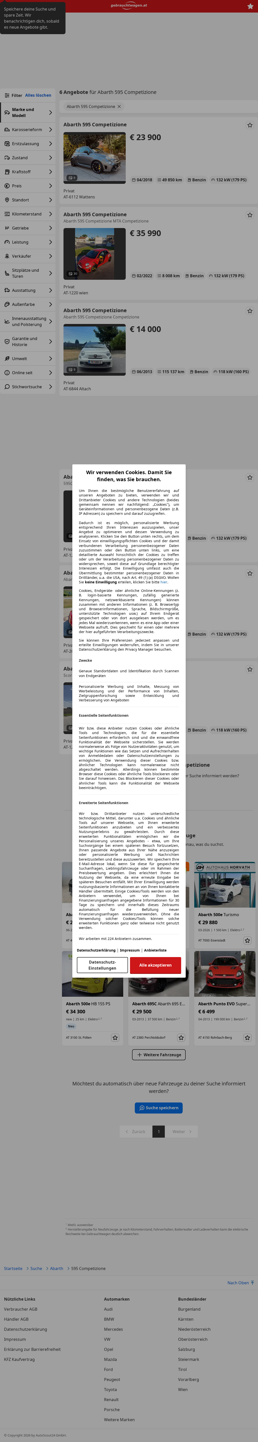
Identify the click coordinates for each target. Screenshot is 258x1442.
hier (163, 582)
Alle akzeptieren (155, 965)
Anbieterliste (155, 950)
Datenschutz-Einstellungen (102, 965)
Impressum (130, 950)
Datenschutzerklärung (96, 950)
